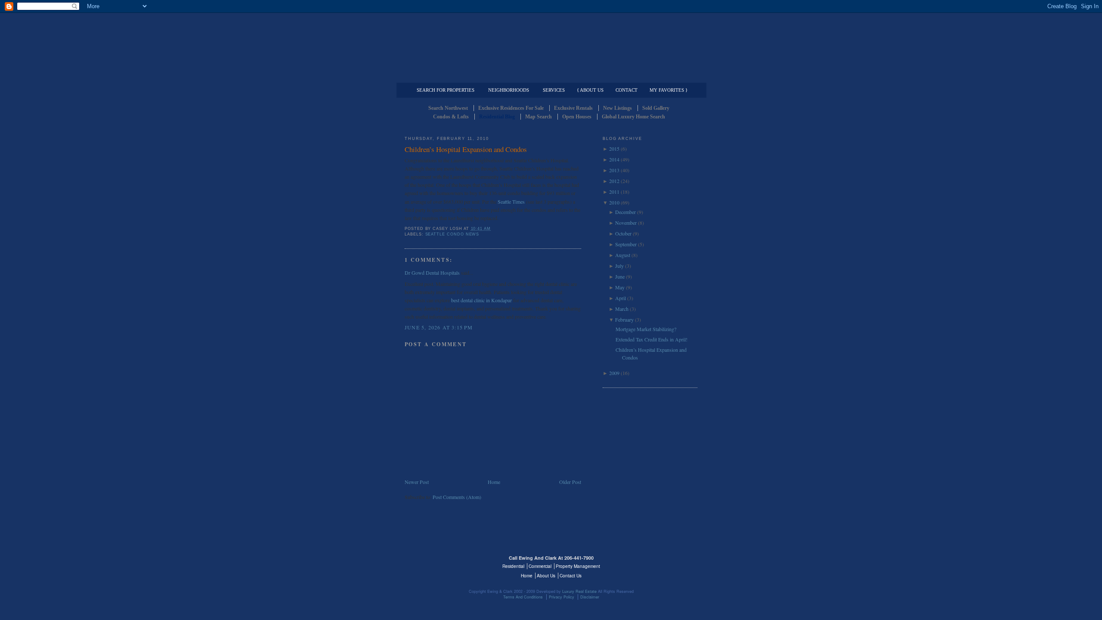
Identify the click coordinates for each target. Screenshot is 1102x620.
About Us (546, 576)
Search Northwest (448, 108)
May (620, 287)
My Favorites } (668, 90)
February (624, 319)
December (625, 211)
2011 (614, 191)
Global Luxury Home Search (633, 117)
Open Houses (576, 117)
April (620, 297)
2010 (614, 202)
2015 (614, 148)
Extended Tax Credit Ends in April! (651, 339)
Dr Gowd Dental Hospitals (432, 272)
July (619, 265)
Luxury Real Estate (660, 563)
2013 (614, 170)
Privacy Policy (561, 597)
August (622, 254)
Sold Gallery (655, 108)
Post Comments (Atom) (457, 496)
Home (494, 481)
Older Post (570, 481)
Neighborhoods (508, 90)
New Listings (617, 108)
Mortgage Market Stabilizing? (646, 329)
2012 (614, 180)
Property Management (652, 76)
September (626, 244)
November (626, 222)
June (620, 276)
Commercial (549, 76)
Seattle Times (512, 201)
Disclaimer (589, 597)
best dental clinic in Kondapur (481, 300)
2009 (614, 372)
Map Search (538, 117)
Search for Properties (445, 90)
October (623, 233)
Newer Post (417, 481)
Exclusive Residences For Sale (511, 108)
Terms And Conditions (523, 597)
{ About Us (590, 90)
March (621, 308)
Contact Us (571, 576)
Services (554, 90)
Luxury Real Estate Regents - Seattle (442, 563)
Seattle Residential (551, 41)
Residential (513, 566)
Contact (627, 90)
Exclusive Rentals (573, 108)
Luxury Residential (448, 76)
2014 (614, 159)
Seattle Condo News (452, 234)
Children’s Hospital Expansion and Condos (466, 149)
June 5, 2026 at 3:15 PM (439, 327)
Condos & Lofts (451, 117)
